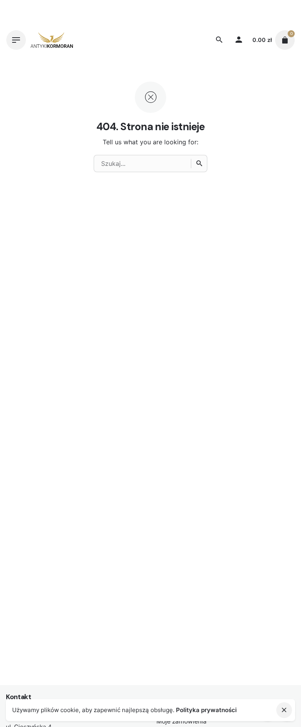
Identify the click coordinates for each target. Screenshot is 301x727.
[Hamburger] (16, 40)
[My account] (238, 40)
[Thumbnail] (52, 40)
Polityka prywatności (206, 710)
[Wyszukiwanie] (199, 163)
